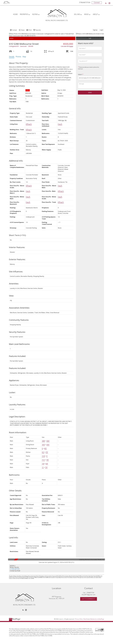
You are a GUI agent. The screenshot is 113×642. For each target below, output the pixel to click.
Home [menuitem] (15, 14)
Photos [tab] (18, 56)
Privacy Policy (79, 619)
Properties (24, 14)
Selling (77, 14)
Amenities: (14, 283)
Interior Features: (17, 247)
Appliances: (14, 380)
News (86, 14)
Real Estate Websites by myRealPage (94, 619)
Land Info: (13, 537)
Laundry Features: (17, 404)
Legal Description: (17, 416)
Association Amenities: (19, 307)
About (95, 14)
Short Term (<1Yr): (17, 235)
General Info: (15, 108)
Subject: (80, 74)
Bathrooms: (14, 474)
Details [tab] (11, 56)
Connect (97, 2)
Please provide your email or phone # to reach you (88, 68)
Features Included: (17, 356)
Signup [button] (95, 30)
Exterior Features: (17, 259)
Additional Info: (16, 160)
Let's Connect (88, 599)
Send (90, 92)
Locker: (12, 392)
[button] (106, 3)
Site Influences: (16, 271)
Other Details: (15, 490)
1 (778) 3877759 (15, 569)
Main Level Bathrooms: (19, 344)
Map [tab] (24, 56)
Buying (35, 14)
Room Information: (18, 432)
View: (11, 295)
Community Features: (19, 320)
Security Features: (17, 332)
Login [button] (101, 30)
